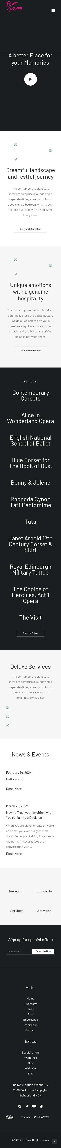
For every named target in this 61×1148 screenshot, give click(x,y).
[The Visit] (30, 615)
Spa (30, 1063)
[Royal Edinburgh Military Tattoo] (30, 569)
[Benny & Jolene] (30, 482)
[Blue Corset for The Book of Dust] (30, 463)
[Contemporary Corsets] (30, 397)
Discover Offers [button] (30, 632)
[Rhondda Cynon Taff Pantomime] (30, 502)
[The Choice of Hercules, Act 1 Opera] (30, 595)
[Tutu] (30, 521)
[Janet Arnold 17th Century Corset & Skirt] (30, 544)
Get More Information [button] (30, 228)
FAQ (30, 1073)
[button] (20, 1106)
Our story (30, 1004)
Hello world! (15, 779)
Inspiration (31, 1025)
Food (30, 1014)
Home (30, 998)
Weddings (30, 1057)
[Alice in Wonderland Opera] (30, 418)
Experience (30, 1019)
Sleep (30, 1009)
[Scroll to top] (54, 1141)
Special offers (30, 1052)
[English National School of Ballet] (30, 440)
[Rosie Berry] (14, 11)
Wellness (30, 1068)
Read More (14, 789)
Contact (30, 1030)
